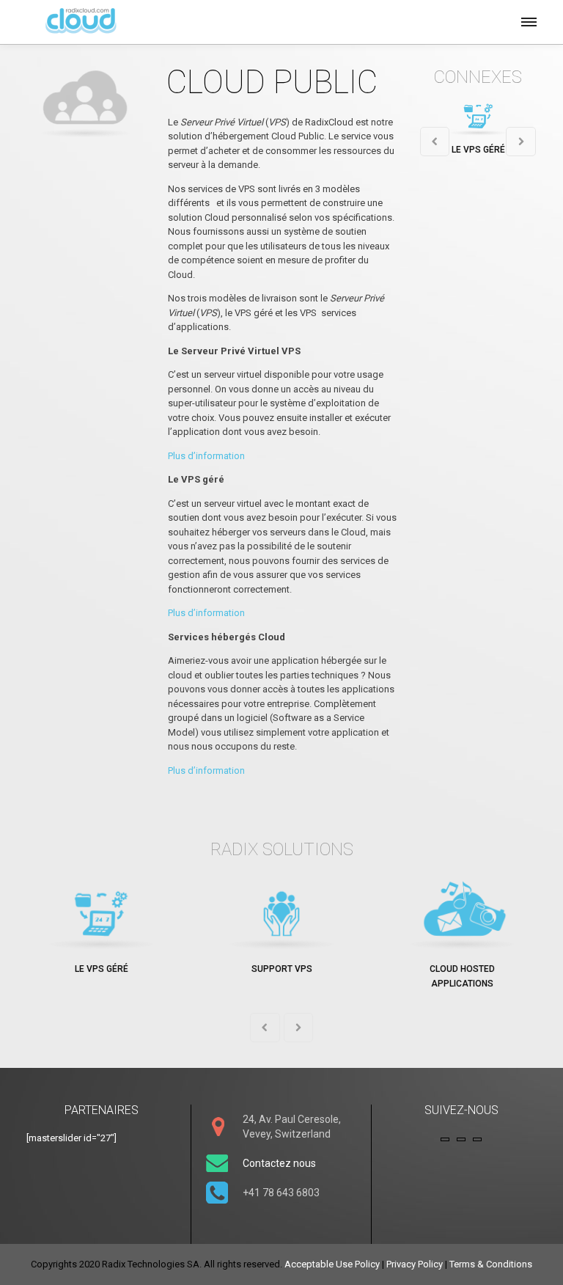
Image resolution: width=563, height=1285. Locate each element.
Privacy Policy (414, 1264)
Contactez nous (279, 1163)
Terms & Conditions (490, 1264)
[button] (528, 20)
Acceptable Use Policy (332, 1264)
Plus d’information (206, 455)
